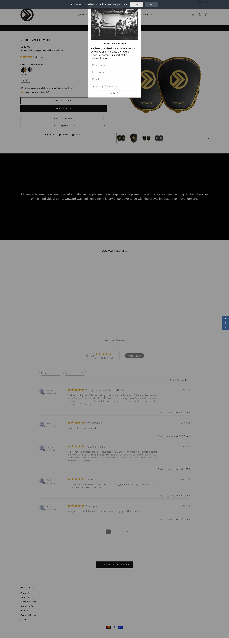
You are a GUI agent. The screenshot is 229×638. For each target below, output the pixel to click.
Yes (136, 4)
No (151, 4)
